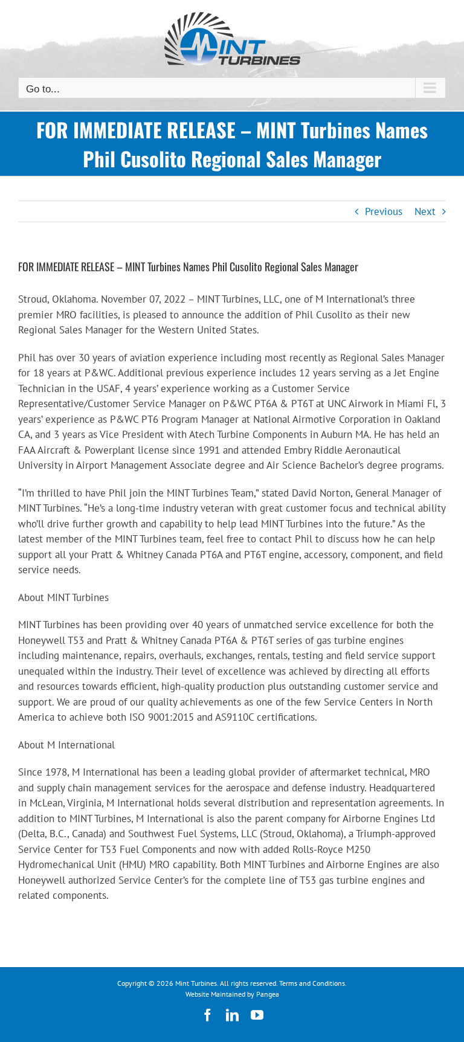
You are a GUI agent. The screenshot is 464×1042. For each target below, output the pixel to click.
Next (425, 211)
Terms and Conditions (312, 983)
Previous (383, 211)
